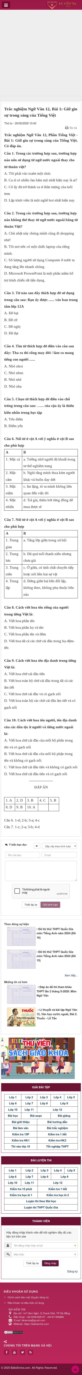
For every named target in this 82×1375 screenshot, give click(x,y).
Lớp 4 (57, 1097)
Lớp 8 (44, 1103)
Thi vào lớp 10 (20, 1146)
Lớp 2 (29, 1097)
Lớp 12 (57, 1109)
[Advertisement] (41, 53)
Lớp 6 (13, 1103)
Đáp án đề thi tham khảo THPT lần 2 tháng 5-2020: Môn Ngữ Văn (56, 991)
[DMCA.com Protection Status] (14, 1332)
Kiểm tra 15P (20, 1134)
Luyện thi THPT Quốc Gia (41, 1207)
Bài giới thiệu (21, 1122)
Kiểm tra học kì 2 (58, 1195)
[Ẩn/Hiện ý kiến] (37, 846)
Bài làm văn (20, 1128)
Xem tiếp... (71, 975)
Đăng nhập (50, 1263)
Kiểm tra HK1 (21, 1140)
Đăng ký (72, 1271)
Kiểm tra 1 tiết (57, 1134)
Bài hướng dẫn (57, 1122)
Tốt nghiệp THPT (57, 1146)
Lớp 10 (12, 1109)
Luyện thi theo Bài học (41, 1201)
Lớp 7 (29, 1103)
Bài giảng (64, 1116)
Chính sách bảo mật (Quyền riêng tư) (28, 1297)
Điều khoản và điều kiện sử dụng (26, 1303)
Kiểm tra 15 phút (21, 1189)
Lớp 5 (71, 1097)
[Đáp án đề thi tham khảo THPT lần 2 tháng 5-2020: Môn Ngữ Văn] (6, 995)
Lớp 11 (29, 1109)
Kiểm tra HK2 (57, 1140)
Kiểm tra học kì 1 (21, 1195)
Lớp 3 (44, 1097)
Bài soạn (36, 1116)
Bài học (13, 1116)
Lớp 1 (13, 1097)
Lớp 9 (64, 1103)
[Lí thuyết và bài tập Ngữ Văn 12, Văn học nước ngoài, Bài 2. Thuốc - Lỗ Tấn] (6, 1018)
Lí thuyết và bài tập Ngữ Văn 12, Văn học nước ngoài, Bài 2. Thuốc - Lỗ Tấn (57, 1014)
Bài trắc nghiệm (57, 1128)
